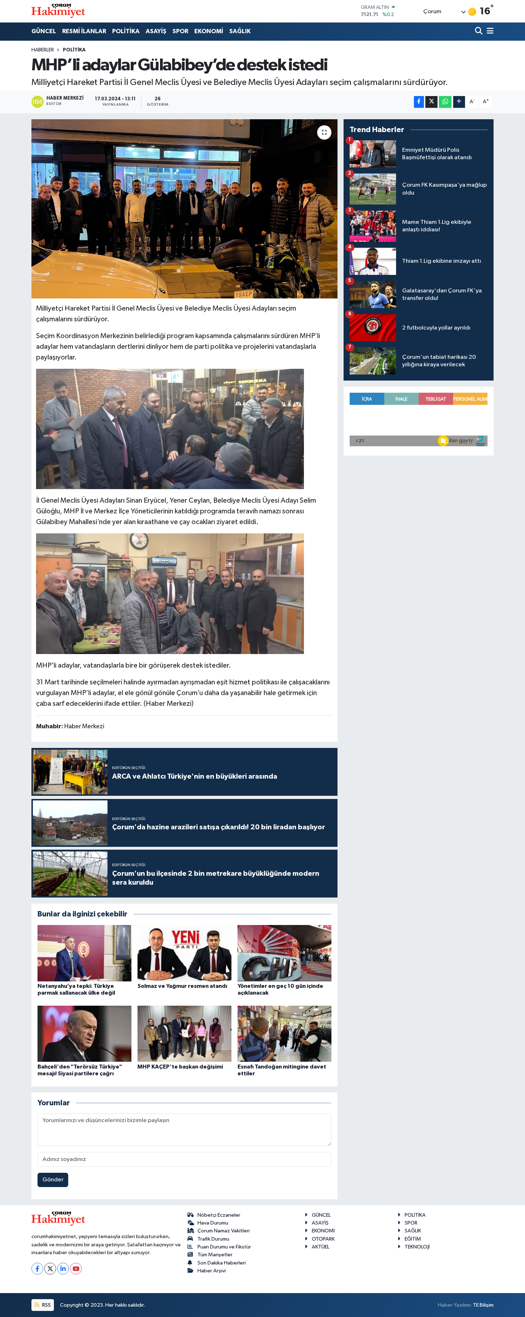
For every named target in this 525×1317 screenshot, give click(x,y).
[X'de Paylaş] (431, 102)
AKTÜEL (320, 1247)
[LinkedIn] (63, 1269)
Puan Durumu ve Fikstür (224, 1247)
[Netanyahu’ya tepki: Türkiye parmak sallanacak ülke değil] (84, 953)
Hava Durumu (213, 1223)
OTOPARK (323, 1239)
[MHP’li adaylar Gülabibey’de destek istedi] (184, 208)
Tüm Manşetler (215, 1254)
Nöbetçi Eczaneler (219, 1215)
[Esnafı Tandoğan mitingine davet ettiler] (284, 1034)
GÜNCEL (43, 31)
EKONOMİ (208, 31)
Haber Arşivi (212, 1270)
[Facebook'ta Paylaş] (419, 102)
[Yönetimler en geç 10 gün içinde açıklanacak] (284, 953)
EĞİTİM (413, 1239)
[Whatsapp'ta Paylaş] (445, 102)
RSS (46, 1305)
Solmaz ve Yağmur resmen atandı (182, 986)
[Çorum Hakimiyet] (58, 11)
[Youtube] (76, 1269)
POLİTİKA (126, 31)
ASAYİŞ (156, 31)
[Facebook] (37, 1269)
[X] (50, 1269)
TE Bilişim (483, 1305)
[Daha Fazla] (459, 102)
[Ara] (479, 31)
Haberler (42, 49)
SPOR (180, 31)
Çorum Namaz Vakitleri (224, 1230)
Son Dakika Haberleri (222, 1263)
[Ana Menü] (489, 31)
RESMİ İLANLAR (84, 31)
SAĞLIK (240, 31)
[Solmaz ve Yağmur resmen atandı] (184, 953)
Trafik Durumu (213, 1239)
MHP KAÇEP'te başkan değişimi (180, 1067)
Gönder (53, 1180)
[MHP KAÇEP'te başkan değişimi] (184, 1034)
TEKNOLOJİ (417, 1247)
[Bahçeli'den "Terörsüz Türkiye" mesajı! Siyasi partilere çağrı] (84, 1034)
